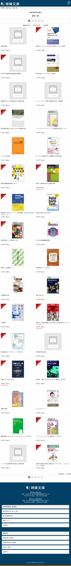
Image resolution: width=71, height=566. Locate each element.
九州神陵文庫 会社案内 (9, 542)
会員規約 (5, 525)
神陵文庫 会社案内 (8, 538)
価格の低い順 (26, 25)
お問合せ (5, 551)
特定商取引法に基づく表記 (10, 511)
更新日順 (46, 25)
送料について (7, 520)
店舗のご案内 (7, 547)
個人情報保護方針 (8, 516)
